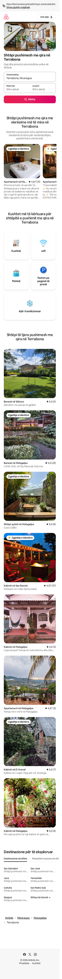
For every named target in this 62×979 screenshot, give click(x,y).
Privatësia (24, 963)
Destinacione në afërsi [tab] (15, 858)
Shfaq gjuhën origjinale (18, 7)
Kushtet (36, 963)
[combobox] (29, 78)
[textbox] (16, 89)
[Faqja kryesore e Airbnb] (6, 17)
